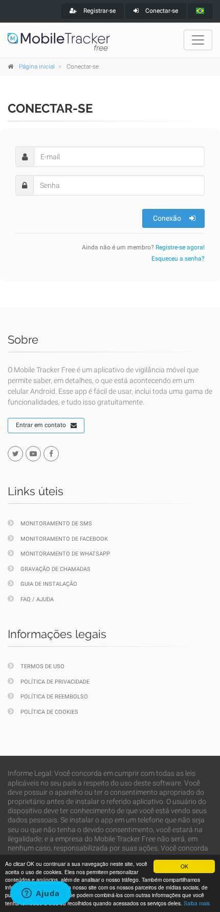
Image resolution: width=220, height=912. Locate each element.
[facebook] (51, 453)
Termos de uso (42, 666)
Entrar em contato (41, 425)
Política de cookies (49, 712)
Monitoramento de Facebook (64, 539)
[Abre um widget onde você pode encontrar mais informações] (40, 894)
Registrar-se (99, 10)
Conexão (167, 218)
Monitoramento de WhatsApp (65, 553)
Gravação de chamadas (55, 569)
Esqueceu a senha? (178, 258)
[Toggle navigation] (198, 40)
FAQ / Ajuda (37, 599)
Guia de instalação (48, 584)
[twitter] (15, 453)
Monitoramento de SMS (56, 523)
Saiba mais (197, 903)
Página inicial (37, 66)
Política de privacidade (55, 681)
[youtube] (33, 453)
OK (184, 866)
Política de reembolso (54, 696)
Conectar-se (161, 10)
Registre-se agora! (180, 247)
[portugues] (200, 11)
